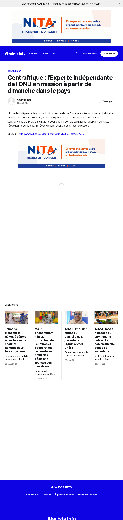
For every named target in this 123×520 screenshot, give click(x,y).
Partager (107, 101)
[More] (54, 53)
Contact (46, 494)
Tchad (45, 53)
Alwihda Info (15, 53)
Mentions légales (87, 494)
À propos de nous (64, 494)
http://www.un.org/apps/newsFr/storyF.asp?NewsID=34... (51, 133)
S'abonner (109, 53)
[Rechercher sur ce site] (77, 53)
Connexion (32, 494)
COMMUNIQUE (14, 71)
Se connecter (90, 53)
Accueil (33, 53)
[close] (119, 3)
